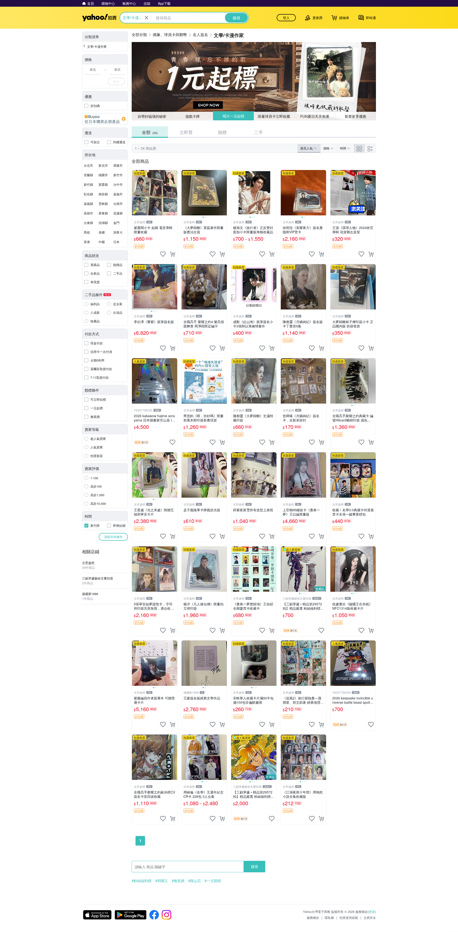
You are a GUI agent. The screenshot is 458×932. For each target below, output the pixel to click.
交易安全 (370, 917)
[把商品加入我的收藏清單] (163, 254)
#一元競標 (213, 880)
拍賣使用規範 (348, 917)
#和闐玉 (161, 880)
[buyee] (105, 119)
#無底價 (178, 880)
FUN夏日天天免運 (314, 116)
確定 (116, 81)
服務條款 (313, 917)
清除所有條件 (113, 536)
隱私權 (329, 917)
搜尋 (254, 866)
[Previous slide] (185, 193)
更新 (372, 911)
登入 (286, 17)
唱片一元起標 (233, 115)
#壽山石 (194, 880)
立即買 (186, 132)
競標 (222, 132)
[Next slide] (224, 193)
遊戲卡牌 (192, 116)
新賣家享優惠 (355, 116)
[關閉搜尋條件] (146, 18)
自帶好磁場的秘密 (152, 116)
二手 (258, 132)
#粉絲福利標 (141, 880)
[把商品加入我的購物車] (172, 254)
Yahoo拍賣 (99, 17)
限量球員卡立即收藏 (274, 116)
